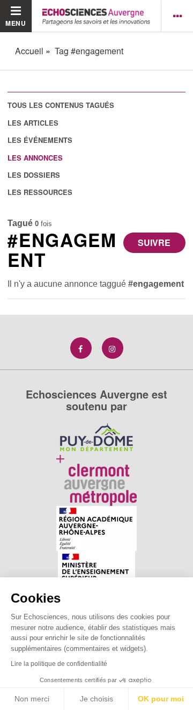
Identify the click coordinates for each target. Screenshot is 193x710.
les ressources (40, 192)
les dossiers (34, 175)
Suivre (154, 242)
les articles (33, 123)
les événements (40, 140)
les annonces (35, 158)
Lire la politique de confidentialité (59, 664)
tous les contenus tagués (61, 105)
